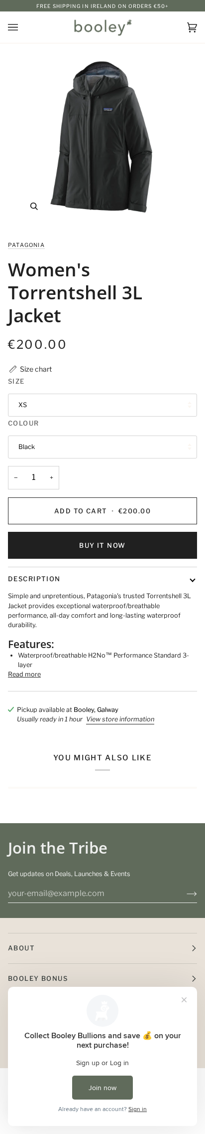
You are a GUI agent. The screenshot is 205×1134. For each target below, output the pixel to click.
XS (22, 405)
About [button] (21, 948)
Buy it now (102, 545)
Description (34, 579)
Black (26, 447)
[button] (30, 369)
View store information (120, 719)
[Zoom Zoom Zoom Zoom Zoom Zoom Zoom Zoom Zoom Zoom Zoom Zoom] (102, 137)
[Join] (184, 894)
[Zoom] (34, 206)
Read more (24, 674)
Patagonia (26, 244)
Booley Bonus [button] (38, 978)
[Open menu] (23, 27)
